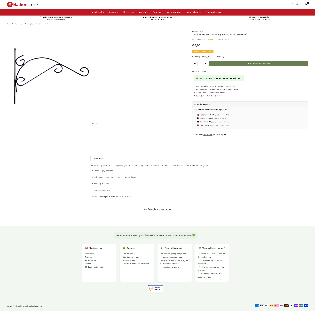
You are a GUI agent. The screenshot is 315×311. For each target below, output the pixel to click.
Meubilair (143, 12)
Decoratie (113, 12)
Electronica (128, 12)
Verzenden (89, 253)
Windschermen (194, 12)
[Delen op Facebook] (99, 123)
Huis (8, 24)
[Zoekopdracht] (292, 4)
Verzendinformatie (202, 104)
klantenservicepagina (178, 260)
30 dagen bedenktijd (94, 267)
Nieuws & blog (129, 260)
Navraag (220, 57)
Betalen (88, 263)
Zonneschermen (214, 12)
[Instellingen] (297, 4)
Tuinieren (157, 12)
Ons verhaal (128, 253)
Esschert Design (197, 32)
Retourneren (90, 260)
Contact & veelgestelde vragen (136, 263)
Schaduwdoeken (174, 12)
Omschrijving (98, 158)
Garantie (88, 257)
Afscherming (98, 12)
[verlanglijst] (301, 4)
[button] (306, 4)
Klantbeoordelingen (131, 257)
